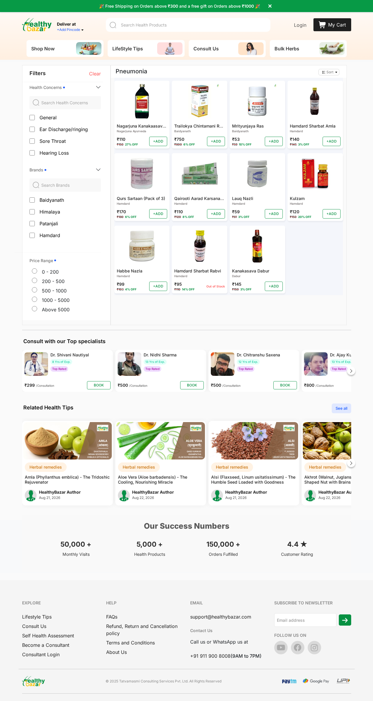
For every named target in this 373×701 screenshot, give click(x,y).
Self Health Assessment (48, 636)
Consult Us (34, 626)
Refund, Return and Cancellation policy (142, 629)
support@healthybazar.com (220, 617)
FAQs (111, 617)
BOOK (99, 385)
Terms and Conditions (130, 643)
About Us (116, 652)
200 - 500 (53, 281)
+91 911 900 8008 (210, 656)
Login (300, 25)
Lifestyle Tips (37, 617)
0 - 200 (50, 272)
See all (341, 408)
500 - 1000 (54, 291)
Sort (329, 72)
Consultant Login (41, 654)
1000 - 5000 (56, 300)
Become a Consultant (45, 645)
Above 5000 (56, 310)
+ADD (158, 141)
